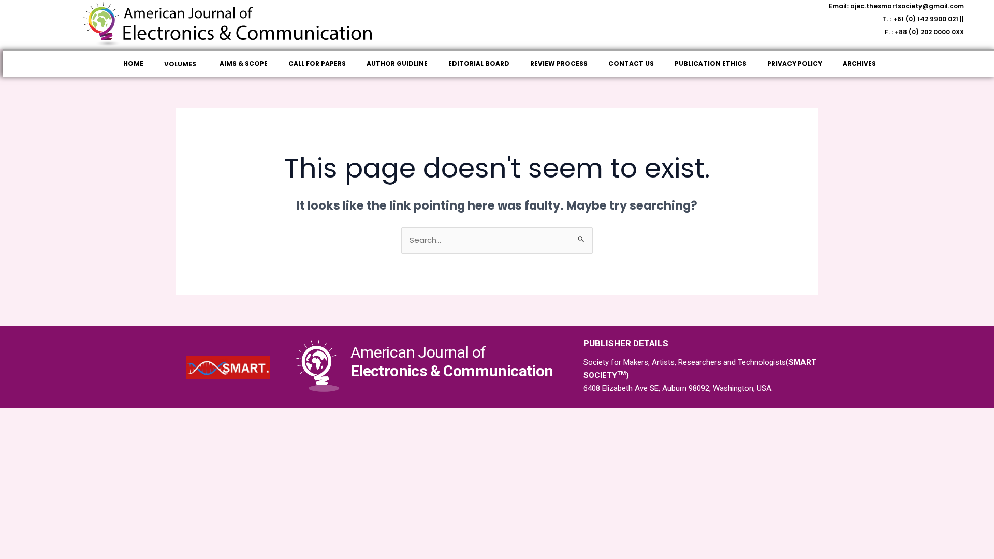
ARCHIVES (859, 63)
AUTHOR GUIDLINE (397, 63)
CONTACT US (631, 63)
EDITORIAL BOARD (478, 63)
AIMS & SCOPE (244, 63)
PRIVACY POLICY (794, 63)
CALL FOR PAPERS (317, 63)
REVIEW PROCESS (559, 63)
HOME (133, 63)
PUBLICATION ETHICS (711, 63)
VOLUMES (180, 64)
